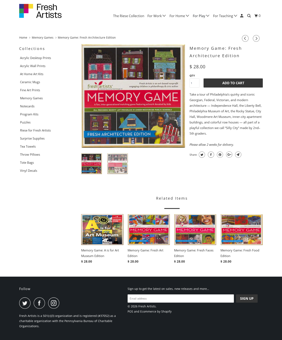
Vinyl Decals (28, 170)
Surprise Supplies (32, 138)
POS (130, 311)
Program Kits (29, 114)
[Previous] (246, 38)
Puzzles (25, 122)
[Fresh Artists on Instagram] (55, 303)
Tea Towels (28, 146)
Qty (192, 75)
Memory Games (31, 98)
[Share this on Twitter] (201, 155)
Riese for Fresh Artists (35, 130)
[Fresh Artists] (40, 11)
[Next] (257, 38)
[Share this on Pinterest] (219, 155)
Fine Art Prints (30, 90)
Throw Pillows (30, 154)
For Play (199, 16)
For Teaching (223, 16)
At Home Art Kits (31, 74)
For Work (154, 16)
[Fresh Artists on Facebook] (40, 303)
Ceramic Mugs (30, 82)
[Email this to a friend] (237, 155)
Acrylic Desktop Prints (35, 58)
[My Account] (242, 16)
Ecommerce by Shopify (156, 311)
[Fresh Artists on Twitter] (26, 303)
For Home (177, 16)
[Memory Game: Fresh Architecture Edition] (133, 96)
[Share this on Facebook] (210, 155)
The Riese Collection (128, 16)
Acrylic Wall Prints (32, 66)
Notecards (27, 106)
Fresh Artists (147, 306)
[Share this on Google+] (228, 155)
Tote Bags (27, 162)
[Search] (249, 16)
